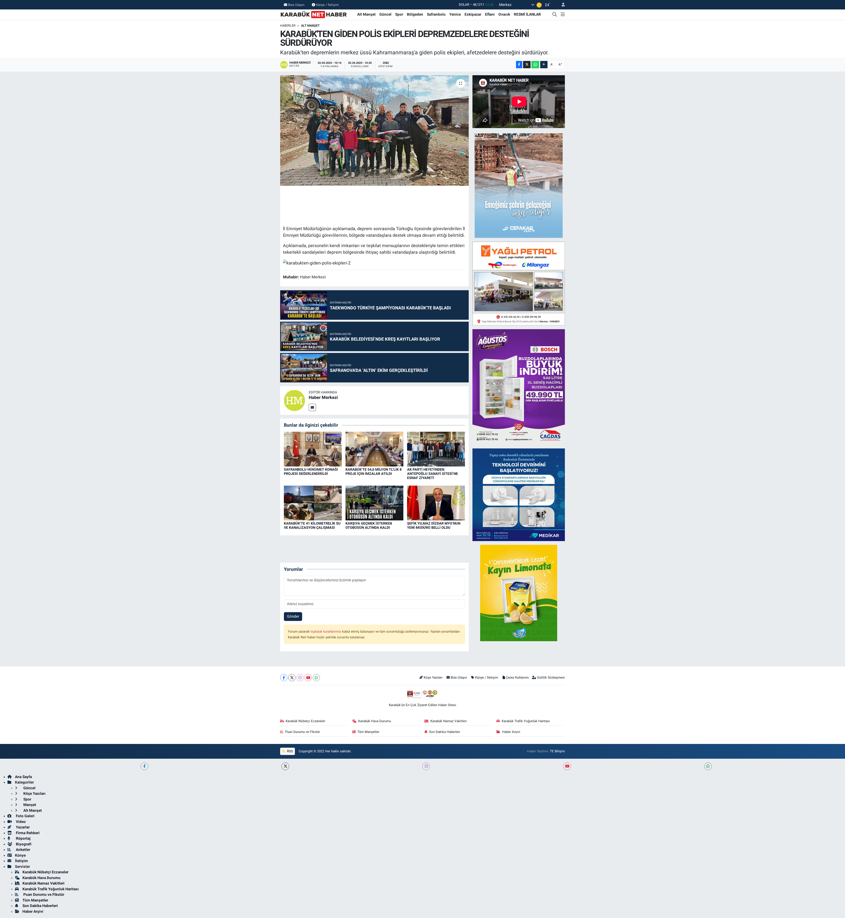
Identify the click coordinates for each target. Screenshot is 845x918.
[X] (292, 677)
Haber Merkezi (323, 397)
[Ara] (555, 14)
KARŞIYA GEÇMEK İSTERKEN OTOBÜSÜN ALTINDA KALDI (368, 525)
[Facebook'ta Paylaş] (519, 64)
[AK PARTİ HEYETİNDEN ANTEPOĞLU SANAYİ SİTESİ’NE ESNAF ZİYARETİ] (436, 448)
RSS (289, 751)
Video (20, 821)
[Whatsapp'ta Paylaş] (535, 64)
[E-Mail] (312, 407)
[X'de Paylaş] (527, 64)
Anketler (22, 849)
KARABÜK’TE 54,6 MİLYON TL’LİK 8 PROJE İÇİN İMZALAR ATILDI (373, 471)
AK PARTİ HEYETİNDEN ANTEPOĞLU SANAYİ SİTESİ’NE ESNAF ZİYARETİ (432, 473)
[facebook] (144, 766)
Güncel (385, 14)
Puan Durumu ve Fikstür (302, 732)
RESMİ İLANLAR (527, 14)
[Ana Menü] (563, 14)
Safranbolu (436, 14)
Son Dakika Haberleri (444, 732)
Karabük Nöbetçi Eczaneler (305, 721)
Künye (20, 855)
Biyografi (23, 844)
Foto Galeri (25, 816)
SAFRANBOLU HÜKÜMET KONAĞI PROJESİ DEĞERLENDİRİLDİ (311, 471)
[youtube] (567, 766)
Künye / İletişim (327, 5)
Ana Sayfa (23, 777)
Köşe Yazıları (433, 677)
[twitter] (285, 766)
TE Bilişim (557, 751)
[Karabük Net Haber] (313, 14)
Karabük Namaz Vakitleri (448, 721)
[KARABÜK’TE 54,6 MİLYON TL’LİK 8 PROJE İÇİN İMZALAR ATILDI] (374, 448)
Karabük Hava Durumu (374, 721)
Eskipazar (473, 14)
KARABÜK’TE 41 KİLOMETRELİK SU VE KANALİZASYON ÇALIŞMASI (312, 525)
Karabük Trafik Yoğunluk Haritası (526, 721)
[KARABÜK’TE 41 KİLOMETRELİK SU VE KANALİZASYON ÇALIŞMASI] (313, 503)
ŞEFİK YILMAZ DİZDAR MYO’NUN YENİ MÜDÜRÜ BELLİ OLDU (433, 525)
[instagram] (426, 766)
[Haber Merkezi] (294, 400)
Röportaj (22, 838)
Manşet (29, 804)
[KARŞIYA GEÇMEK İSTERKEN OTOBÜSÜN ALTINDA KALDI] (374, 503)
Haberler (288, 25)
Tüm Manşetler (368, 732)
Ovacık (504, 14)
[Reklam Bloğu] (519, 185)
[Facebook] (283, 677)
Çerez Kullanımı (517, 677)
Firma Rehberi (27, 833)
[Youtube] (308, 677)
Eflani (490, 14)
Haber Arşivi (511, 732)
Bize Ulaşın (296, 5)
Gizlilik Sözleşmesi (551, 677)
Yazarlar (22, 827)
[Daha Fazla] (543, 64)
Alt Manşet (366, 14)
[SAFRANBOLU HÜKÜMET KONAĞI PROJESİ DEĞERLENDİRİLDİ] (313, 448)
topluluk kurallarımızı (326, 631)
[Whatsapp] (316, 677)
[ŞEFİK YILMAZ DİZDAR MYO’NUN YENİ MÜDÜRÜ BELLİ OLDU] (436, 503)
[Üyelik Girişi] (561, 4)
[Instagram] (300, 677)
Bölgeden (415, 14)
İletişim (21, 861)
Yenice (455, 14)
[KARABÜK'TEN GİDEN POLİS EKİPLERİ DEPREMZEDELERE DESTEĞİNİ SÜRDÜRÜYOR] (374, 130)
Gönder (293, 616)
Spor (399, 14)
